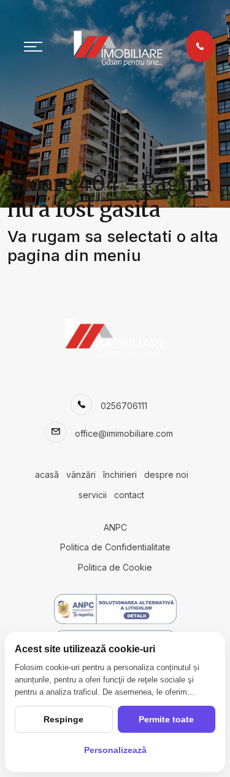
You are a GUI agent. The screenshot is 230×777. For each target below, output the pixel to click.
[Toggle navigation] (33, 46)
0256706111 (124, 405)
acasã (47, 474)
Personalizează (115, 750)
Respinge (63, 719)
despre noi (166, 474)
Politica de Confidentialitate (115, 547)
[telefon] (200, 46)
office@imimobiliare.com (124, 433)
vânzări (81, 474)
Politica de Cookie (115, 567)
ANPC (115, 527)
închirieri (120, 474)
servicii (93, 495)
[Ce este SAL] (115, 609)
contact (129, 495)
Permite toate (166, 719)
